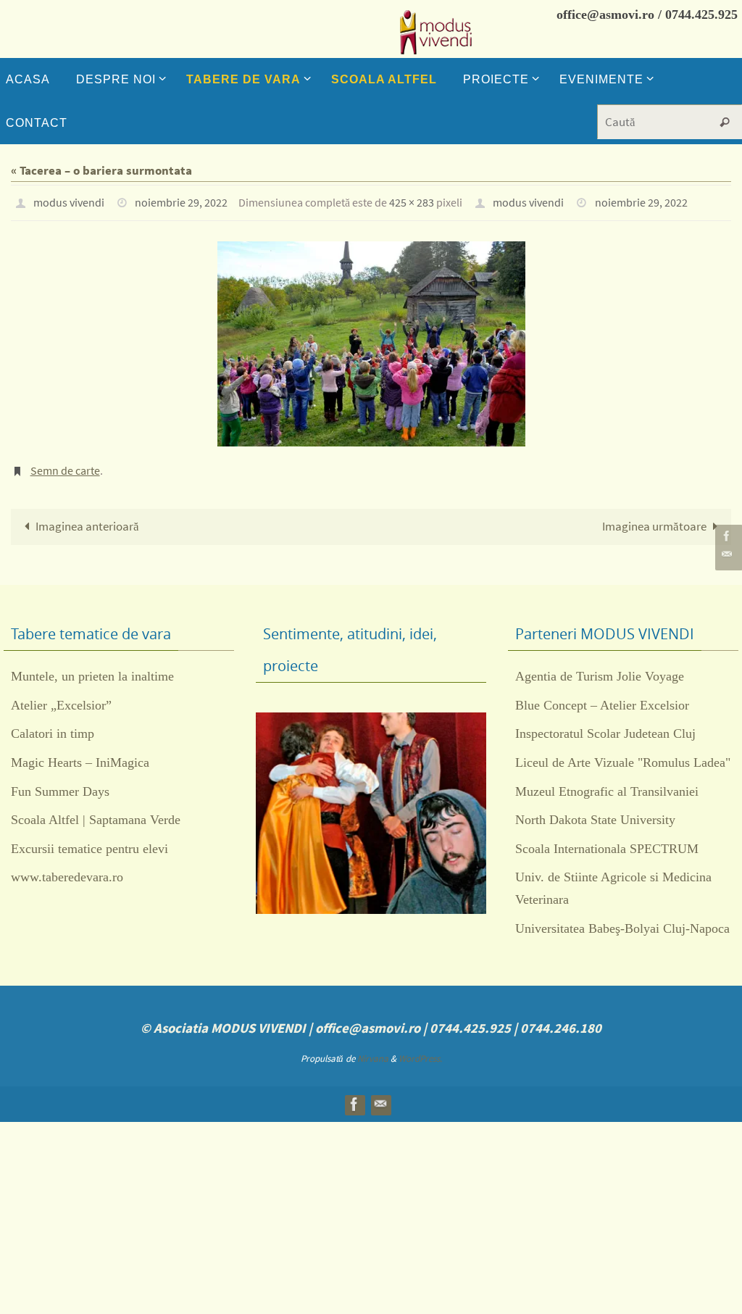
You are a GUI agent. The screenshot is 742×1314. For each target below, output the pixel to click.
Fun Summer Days (60, 783)
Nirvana (372, 1050)
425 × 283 (411, 201)
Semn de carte (65, 464)
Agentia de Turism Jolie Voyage (599, 668)
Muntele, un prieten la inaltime (92, 668)
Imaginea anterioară (87, 518)
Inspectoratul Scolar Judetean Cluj (605, 725)
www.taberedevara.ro (67, 869)
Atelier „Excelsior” (61, 697)
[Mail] (726, 554)
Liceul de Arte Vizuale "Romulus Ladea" (622, 754)
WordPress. (420, 1050)
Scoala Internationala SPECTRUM (607, 840)
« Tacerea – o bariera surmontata (101, 170)
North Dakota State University (595, 811)
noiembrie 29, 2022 (181, 201)
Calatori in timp (52, 725)
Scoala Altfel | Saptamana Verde (95, 811)
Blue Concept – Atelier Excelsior (602, 697)
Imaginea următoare (654, 518)
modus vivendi (68, 201)
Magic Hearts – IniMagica (80, 754)
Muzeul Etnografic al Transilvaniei (607, 783)
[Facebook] (726, 536)
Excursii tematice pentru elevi (89, 840)
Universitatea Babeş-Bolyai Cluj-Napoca (622, 920)
